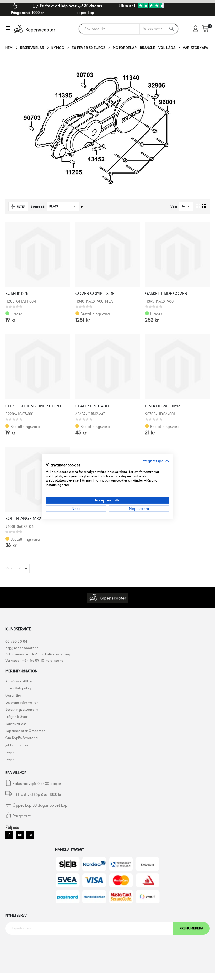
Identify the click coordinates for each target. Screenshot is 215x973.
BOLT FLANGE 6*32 (23, 518)
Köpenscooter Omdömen (25, 731)
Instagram (30, 835)
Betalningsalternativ (21, 709)
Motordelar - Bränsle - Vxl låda (144, 47)
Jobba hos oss (16, 745)
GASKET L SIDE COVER (166, 293)
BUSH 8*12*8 (16, 293)
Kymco (57, 47)
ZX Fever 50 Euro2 (88, 47)
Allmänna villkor (18, 681)
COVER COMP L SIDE (95, 293)
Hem (9, 48)
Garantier (13, 695)
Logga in (12, 752)
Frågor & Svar (16, 716)
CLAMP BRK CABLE (92, 406)
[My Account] (195, 29)
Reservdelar (32, 47)
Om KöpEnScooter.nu (22, 738)
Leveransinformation (22, 702)
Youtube (20, 835)
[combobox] (128, 29)
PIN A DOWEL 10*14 (162, 406)
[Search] (171, 29)
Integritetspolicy (18, 688)
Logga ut (12, 759)
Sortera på (37, 206)
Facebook (9, 835)
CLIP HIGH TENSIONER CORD (33, 406)
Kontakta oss (15, 723)
